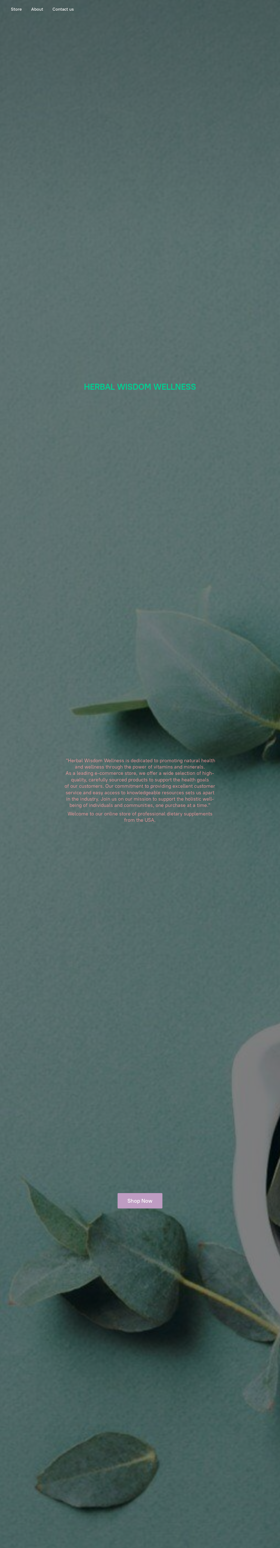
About (37, 9)
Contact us (63, 9)
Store (16, 9)
